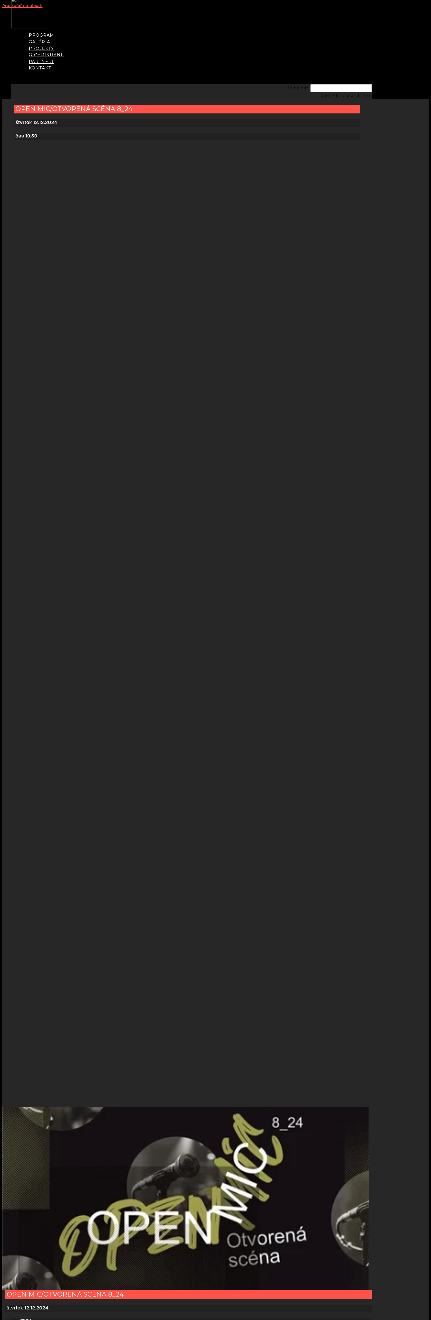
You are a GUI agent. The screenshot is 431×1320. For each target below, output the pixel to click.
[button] (191, 24)
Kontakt (40, 68)
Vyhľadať (298, 88)
